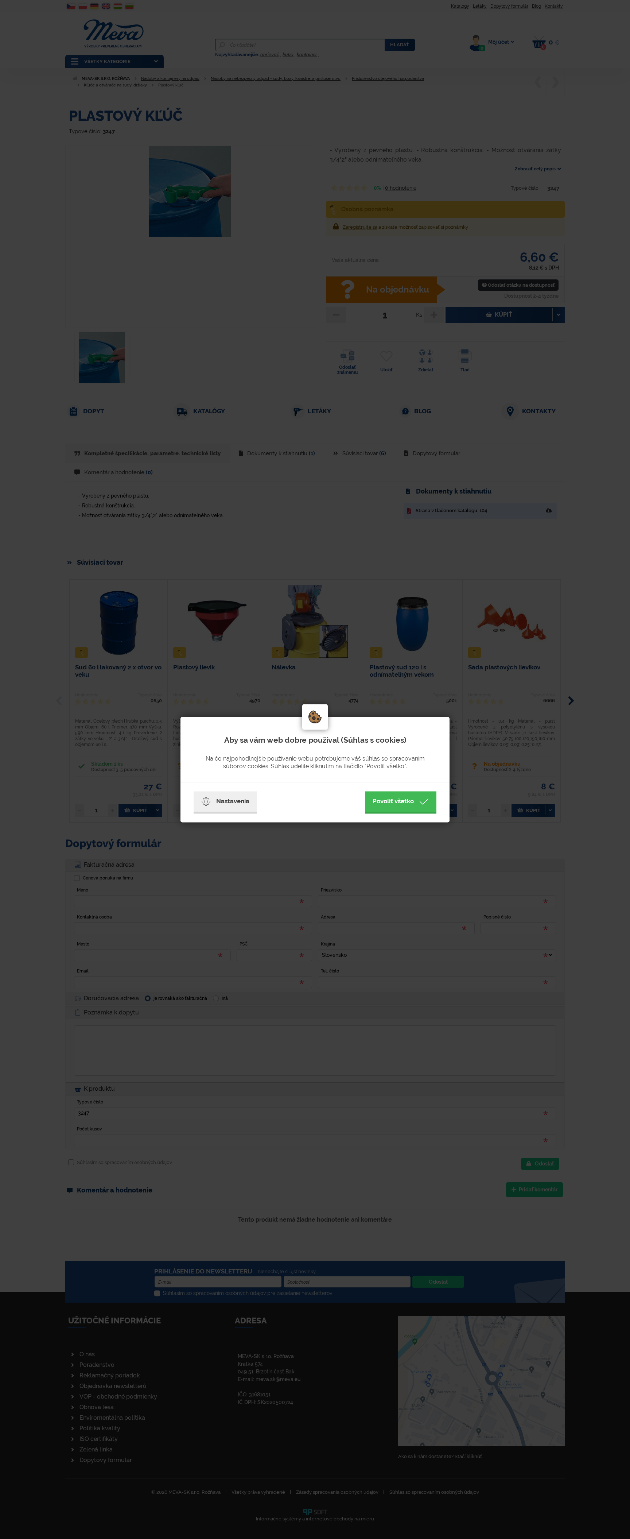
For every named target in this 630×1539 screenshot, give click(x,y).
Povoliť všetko (393, 801)
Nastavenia (232, 801)
